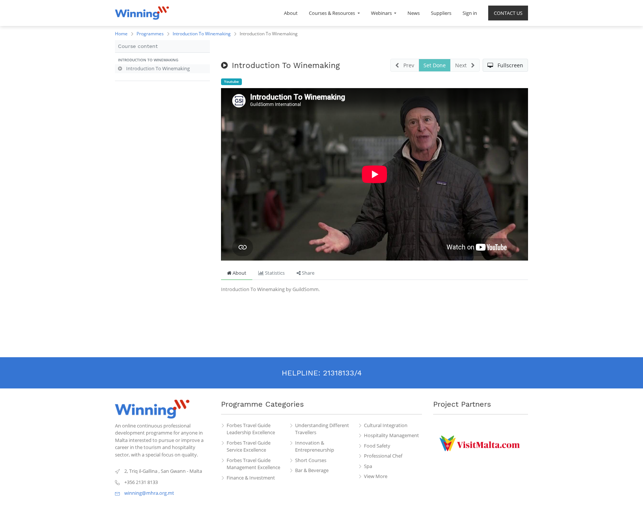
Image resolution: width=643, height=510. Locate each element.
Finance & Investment (251, 477)
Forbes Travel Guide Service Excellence (249, 446)
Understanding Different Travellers (322, 429)
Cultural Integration (385, 425)
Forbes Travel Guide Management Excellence (253, 464)
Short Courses (310, 460)
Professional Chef (383, 455)
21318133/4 (342, 372)
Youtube (231, 81)
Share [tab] (307, 272)
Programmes (150, 33)
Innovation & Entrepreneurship (314, 446)
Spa (368, 466)
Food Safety (377, 445)
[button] (162, 60)
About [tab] (238, 272)
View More (375, 476)
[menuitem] (291, 13)
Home (121, 33)
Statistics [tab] (274, 272)
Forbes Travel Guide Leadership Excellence (251, 429)
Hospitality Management (391, 435)
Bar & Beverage (312, 470)
